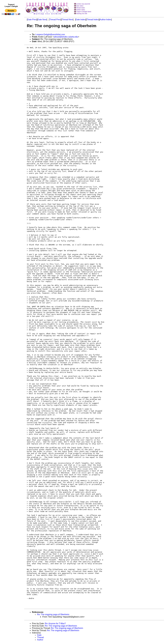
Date (39, 635)
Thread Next (67, 19)
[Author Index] (86, 10)
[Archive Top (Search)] (86, 4)
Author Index (105, 19)
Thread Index (92, 19)
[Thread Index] (86, 8)
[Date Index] (86, 6)
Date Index (80, 19)
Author (40, 640)
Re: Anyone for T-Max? (55, 623)
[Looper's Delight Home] (86, 12)
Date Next (42, 19)
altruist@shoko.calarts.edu (66, 37)
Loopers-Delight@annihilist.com (50, 34)
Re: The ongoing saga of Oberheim (53, 614)
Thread (40, 637)
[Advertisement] (11, 69)
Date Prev (31, 19)
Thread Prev (55, 19)
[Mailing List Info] (86, 15)
